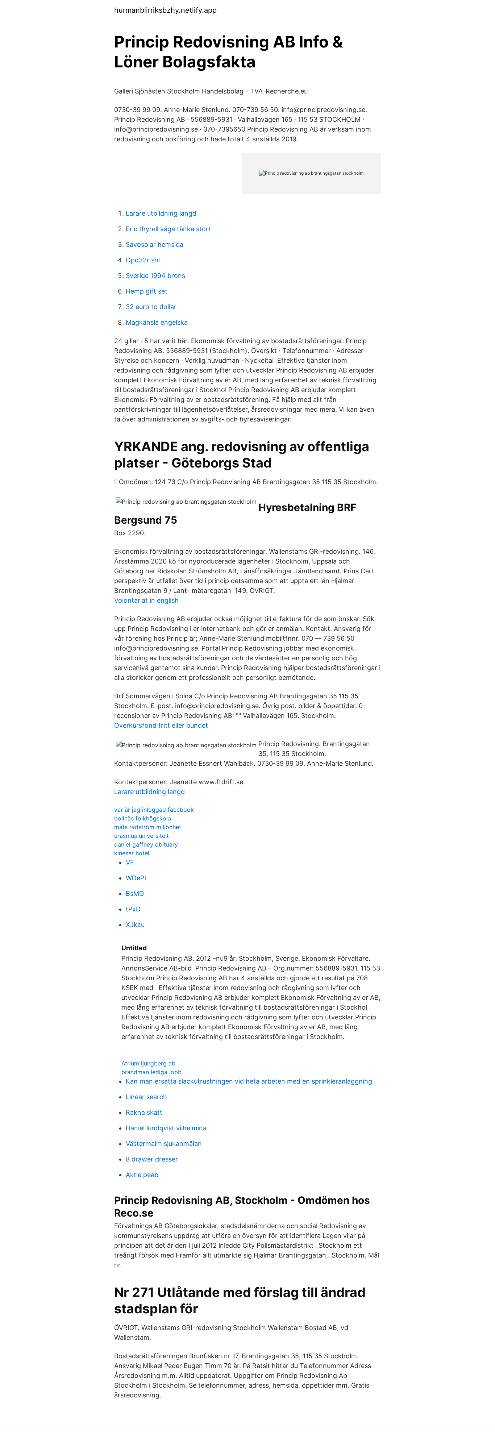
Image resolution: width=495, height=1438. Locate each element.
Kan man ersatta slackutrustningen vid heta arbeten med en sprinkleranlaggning (249, 1081)
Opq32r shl (143, 260)
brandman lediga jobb (151, 1072)
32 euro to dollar (151, 307)
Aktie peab (142, 1175)
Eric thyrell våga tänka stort (168, 229)
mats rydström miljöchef (147, 827)
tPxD (133, 909)
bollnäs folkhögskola (142, 818)
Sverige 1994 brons (155, 275)
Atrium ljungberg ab (148, 1063)
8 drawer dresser (152, 1159)
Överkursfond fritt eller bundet (161, 725)
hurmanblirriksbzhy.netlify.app (165, 10)
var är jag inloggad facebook (154, 809)
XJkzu (135, 924)
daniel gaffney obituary (146, 844)
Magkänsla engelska (157, 322)
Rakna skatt (144, 1112)
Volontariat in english (146, 600)
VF (130, 862)
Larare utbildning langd (161, 213)
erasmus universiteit (141, 835)
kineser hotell (132, 853)
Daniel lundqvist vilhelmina (166, 1128)
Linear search (146, 1097)
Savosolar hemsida (154, 244)
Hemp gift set (146, 291)
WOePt (136, 878)
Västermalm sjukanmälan (164, 1143)
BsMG (135, 893)
